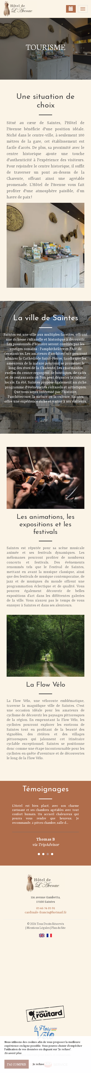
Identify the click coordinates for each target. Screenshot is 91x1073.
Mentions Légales (38, 927)
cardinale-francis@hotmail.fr (45, 912)
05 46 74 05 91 (45, 908)
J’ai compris (16, 1064)
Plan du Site (58, 927)
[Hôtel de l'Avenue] (25, 9)
